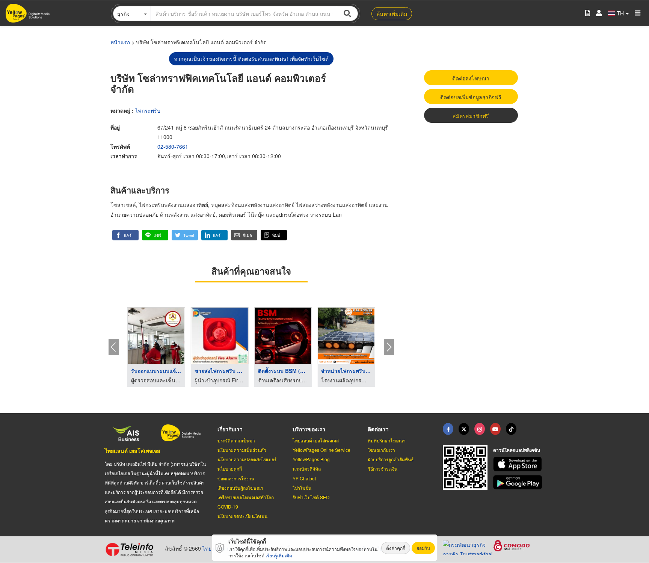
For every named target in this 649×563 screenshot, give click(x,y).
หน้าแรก (120, 42)
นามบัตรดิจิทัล (307, 468)
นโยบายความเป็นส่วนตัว (241, 450)
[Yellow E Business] (448, 429)
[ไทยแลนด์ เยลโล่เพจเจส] (464, 429)
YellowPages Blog (311, 459)
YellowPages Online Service (321, 450)
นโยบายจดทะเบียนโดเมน (242, 516)
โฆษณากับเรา (381, 450)
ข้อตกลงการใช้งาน (235, 478)
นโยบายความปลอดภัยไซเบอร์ (246, 459)
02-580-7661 (172, 146)
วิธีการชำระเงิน (382, 468)
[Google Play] (518, 482)
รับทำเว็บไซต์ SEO (311, 497)
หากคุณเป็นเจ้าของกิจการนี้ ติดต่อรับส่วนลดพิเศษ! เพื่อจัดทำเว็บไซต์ (251, 58)
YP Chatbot (304, 478)
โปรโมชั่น (302, 488)
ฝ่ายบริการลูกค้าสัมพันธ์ (391, 459)
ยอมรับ (423, 548)
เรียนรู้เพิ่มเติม (279, 555)
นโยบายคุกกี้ (229, 468)
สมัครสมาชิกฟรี (471, 115)
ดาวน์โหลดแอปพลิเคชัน (516, 450)
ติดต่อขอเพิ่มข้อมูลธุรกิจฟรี (470, 97)
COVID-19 (227, 506)
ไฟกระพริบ (147, 110)
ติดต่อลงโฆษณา (470, 78)
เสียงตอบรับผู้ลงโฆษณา (240, 488)
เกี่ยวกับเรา (230, 429)
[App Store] (518, 464)
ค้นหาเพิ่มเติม (391, 13)
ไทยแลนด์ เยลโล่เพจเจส (132, 450)
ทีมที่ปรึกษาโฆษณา (387, 440)
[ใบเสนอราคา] (587, 13)
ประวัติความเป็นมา (236, 440)
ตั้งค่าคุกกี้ (395, 548)
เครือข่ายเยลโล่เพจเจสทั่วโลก (245, 497)
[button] (125, 235)
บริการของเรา (309, 429)
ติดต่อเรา (378, 429)
